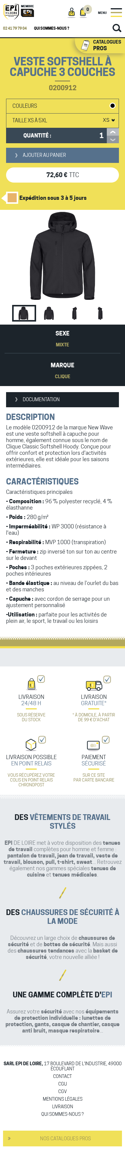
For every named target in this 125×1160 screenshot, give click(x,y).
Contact (62, 1076)
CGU (62, 1084)
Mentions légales (63, 1099)
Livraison (62, 1107)
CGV (62, 1091)
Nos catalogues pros (65, 1139)
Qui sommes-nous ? (51, 28)
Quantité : (37, 135)
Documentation (41, 399)
